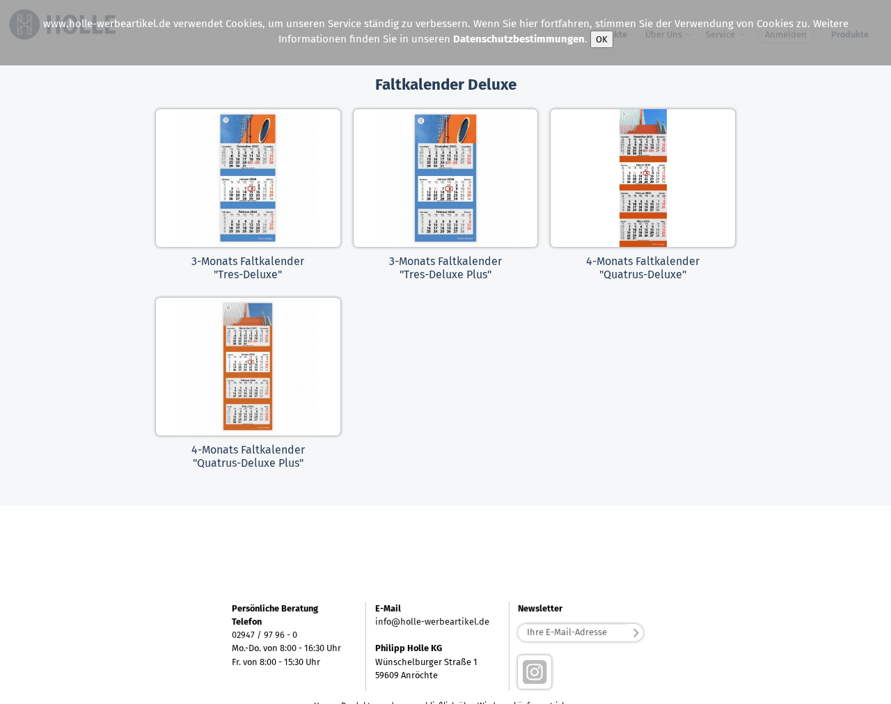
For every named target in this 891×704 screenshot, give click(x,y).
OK (602, 39)
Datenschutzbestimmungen (519, 39)
